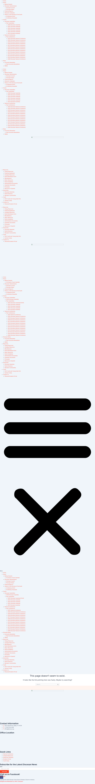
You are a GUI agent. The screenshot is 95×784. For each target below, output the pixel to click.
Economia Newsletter (10, 62)
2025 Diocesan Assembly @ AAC (16, 302)
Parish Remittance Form (10, 176)
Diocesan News (7, 337)
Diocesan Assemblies (10, 21)
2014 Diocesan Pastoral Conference (16, 50)
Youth (4, 197)
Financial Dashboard (10, 173)
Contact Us (6, 202)
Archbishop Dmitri (10, 16)
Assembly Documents (10, 185)
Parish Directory (9, 193)
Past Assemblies (10, 23)
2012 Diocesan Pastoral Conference (16, 54)
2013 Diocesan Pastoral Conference (16, 52)
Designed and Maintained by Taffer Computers (11, 781)
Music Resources (9, 180)
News (4, 60)
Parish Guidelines (9, 181)
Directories (5, 190)
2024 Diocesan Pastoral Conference (17, 38)
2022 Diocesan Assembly (14, 31)
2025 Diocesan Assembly (14, 26)
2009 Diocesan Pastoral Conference (17, 59)
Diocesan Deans (10, 9)
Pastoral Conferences (10, 35)
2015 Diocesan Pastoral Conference (16, 48)
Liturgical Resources (10, 175)
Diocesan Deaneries (9, 192)
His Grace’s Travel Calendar (13, 282)
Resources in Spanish (10, 188)
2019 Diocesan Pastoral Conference (16, 42)
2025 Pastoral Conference (14, 314)
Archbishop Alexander (11, 18)
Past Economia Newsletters (13, 64)
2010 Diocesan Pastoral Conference (16, 57)
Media (6, 65)
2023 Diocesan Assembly (14, 30)
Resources (5, 169)
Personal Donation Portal (11, 204)
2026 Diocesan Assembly (14, 24)
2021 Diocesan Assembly (14, 33)
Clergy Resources (9, 171)
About (4, 2)
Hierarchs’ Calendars (10, 12)
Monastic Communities (10, 195)
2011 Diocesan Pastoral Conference (16, 55)
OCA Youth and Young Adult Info (13, 198)
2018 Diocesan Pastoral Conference (16, 43)
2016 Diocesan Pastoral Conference (16, 47)
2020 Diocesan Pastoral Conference (17, 40)
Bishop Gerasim (8, 4)
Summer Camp (8, 200)
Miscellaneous (8, 178)
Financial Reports (9, 11)
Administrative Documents (11, 183)
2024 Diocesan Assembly (14, 28)
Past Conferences (10, 36)
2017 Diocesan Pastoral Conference (16, 45)
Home (4, 0)
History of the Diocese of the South (13, 14)
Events (4, 19)
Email (1, 766)
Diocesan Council (10, 7)
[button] (47, 475)
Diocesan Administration (11, 6)
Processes (7, 186)
